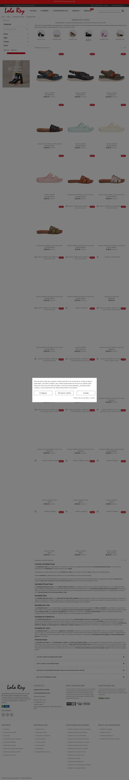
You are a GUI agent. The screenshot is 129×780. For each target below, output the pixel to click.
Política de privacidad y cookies (84, 398)
